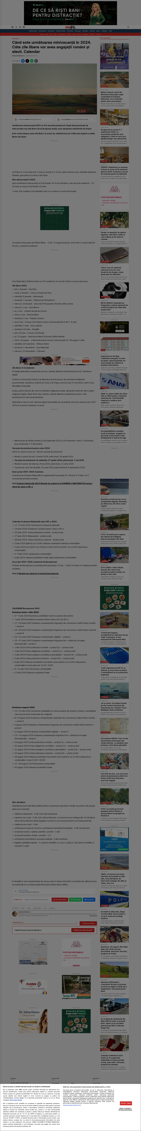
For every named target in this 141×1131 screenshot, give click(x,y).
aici (55, 1116)
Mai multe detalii (16, 1100)
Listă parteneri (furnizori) (72, 1105)
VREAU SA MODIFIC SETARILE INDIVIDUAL (125, 1109)
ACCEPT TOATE (126, 1103)
